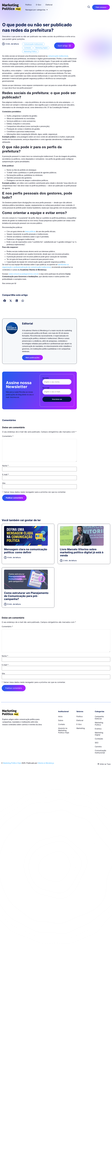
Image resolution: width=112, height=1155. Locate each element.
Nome (5, 465)
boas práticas (30, 231)
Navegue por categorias (35, 10)
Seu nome (46, 378)
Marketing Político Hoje (12, 763)
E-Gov (38, 5)
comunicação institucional (58, 56)
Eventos (98, 729)
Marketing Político (30, 51)
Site (3, 483)
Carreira (98, 746)
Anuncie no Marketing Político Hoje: (63, 730)
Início (60, 716)
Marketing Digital (41, 48)
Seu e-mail (46, 388)
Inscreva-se (57, 399)
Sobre (60, 720)
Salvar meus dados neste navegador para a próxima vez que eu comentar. (35, 492)
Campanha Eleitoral (99, 717)
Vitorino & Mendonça (46, 763)
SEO (96, 743)
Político (28, 5)
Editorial (27, 323)
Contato (61, 724)
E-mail (5, 474)
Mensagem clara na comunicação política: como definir (25, 551)
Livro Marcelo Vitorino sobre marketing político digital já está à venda (81, 552)
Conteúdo (27, 48)
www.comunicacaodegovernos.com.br (23, 274)
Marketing (80, 728)
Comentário (7, 436)
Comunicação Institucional (33, 44)
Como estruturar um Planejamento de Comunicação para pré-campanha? (26, 596)
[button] (4, 300)
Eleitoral (49, 5)
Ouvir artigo (63, 46)
